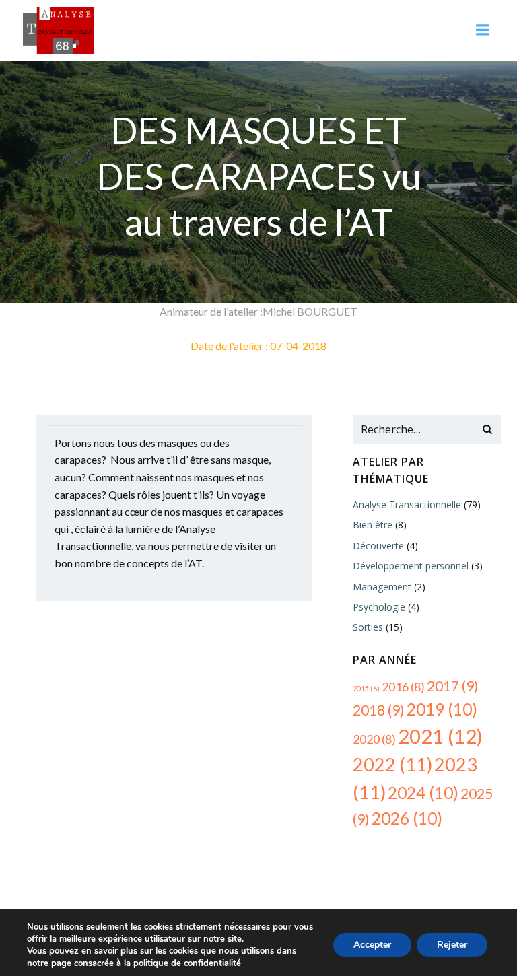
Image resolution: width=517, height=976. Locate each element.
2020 (374, 739)
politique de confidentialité (188, 963)
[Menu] (482, 30)
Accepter (372, 944)
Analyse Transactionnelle (407, 504)
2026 (407, 818)
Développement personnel (411, 565)
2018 (379, 710)
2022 (392, 764)
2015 (366, 688)
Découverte (378, 545)
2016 (403, 686)
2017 (453, 686)
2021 (440, 736)
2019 (442, 709)
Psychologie (379, 606)
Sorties (368, 627)
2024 (423, 792)
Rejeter (452, 944)
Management (382, 586)
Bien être (372, 524)
